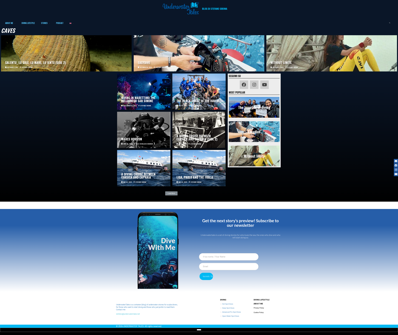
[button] (171, 193)
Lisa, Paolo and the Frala (195, 177)
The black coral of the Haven (198, 100)
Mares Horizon (131, 139)
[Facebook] (244, 84)
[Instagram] (254, 84)
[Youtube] (264, 84)
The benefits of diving (254, 107)
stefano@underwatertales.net (128, 314)
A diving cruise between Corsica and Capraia (138, 176)
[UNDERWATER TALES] (181, 8)
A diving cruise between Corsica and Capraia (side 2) (197, 137)
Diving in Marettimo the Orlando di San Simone (138, 99)
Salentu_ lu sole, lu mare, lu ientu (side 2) (35, 62)
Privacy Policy (259, 308)
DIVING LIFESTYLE (261, 300)
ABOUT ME (258, 304)
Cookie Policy (259, 312)
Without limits (281, 62)
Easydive (144, 62)
